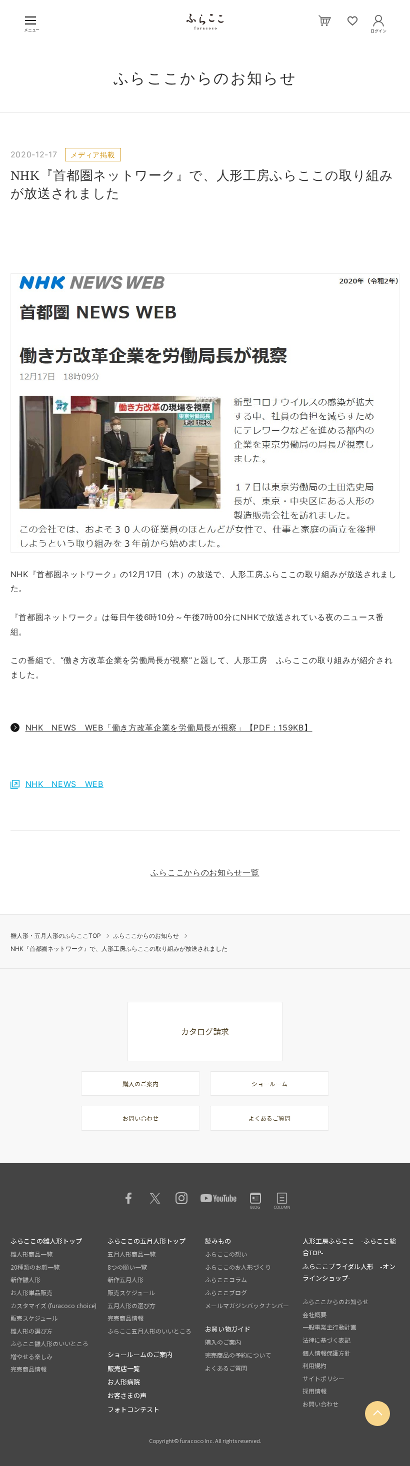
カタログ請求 (205, 1031)
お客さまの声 (127, 1395)
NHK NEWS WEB (65, 784)
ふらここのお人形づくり (238, 1267)
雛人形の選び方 (31, 1331)
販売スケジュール (34, 1318)
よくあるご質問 (269, 1118)
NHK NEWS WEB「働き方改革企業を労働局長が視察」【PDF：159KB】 (169, 728)
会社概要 (314, 1314)
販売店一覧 (124, 1368)
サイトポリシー (323, 1378)
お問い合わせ (140, 1118)
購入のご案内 (140, 1083)
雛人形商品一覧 (31, 1254)
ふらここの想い (226, 1254)
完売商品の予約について (238, 1355)
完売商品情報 (28, 1369)
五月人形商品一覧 (132, 1254)
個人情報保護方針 (326, 1353)
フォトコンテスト (134, 1409)
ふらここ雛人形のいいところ (49, 1343)
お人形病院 (124, 1382)
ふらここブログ (226, 1292)
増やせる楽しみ (31, 1356)
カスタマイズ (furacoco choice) (53, 1305)
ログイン (378, 29)
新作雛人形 (25, 1279)
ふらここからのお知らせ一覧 (204, 872)
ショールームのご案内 (140, 1354)
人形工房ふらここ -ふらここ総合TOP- (349, 1246)
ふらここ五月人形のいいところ (150, 1331)
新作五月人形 (126, 1279)
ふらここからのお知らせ (146, 935)
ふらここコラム (226, 1279)
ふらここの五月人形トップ (147, 1241)
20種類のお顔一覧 (35, 1267)
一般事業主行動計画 (329, 1327)
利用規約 (314, 1365)
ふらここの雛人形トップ (46, 1241)
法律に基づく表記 (326, 1340)
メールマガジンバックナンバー (247, 1305)
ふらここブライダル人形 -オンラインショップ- (349, 1272)
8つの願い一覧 (127, 1267)
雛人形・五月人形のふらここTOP (55, 935)
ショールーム (270, 1083)
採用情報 (314, 1391)
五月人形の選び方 (132, 1305)
